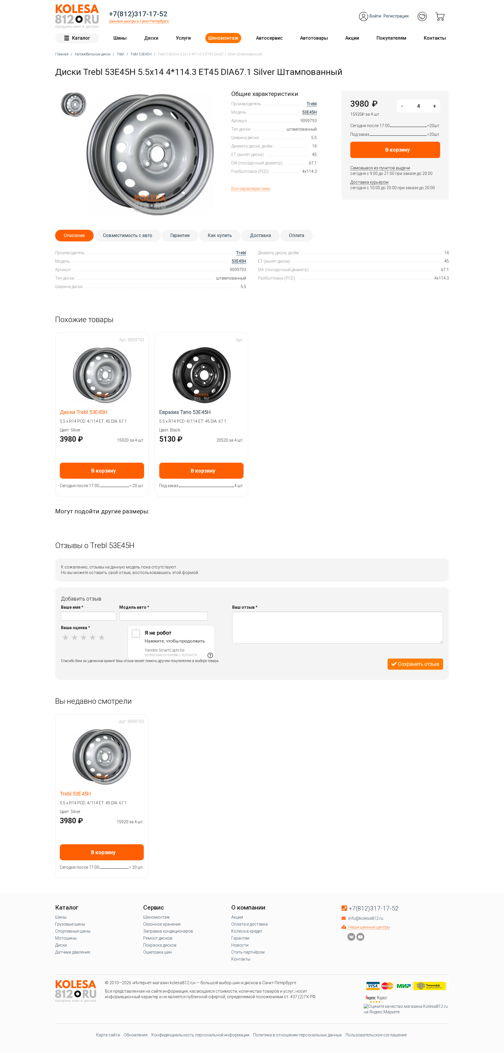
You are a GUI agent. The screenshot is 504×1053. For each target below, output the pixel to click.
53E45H (309, 112)
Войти (375, 16)
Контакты (435, 38)
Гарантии (240, 938)
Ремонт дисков (157, 938)
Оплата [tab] (296, 235)
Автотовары (314, 38)
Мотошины (66, 938)
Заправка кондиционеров (168, 931)
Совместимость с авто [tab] (127, 235)
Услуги (183, 38)
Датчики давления (72, 952)
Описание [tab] (74, 235)
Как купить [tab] (220, 235)
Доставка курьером (369, 182)
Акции (352, 38)
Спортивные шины (72, 931)
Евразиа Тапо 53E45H (185, 412)
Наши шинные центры (369, 927)
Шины (120, 38)
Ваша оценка (75, 627)
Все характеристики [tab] (250, 188)
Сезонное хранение (162, 924)
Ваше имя (72, 607)
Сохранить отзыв (418, 664)
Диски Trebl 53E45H (84, 412)
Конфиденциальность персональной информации (200, 1035)
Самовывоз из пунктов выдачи (380, 168)
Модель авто (134, 607)
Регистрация (396, 16)
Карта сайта (108, 1035)
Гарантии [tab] (180, 235)
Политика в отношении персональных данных (297, 1035)
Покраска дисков (159, 945)
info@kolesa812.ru (365, 918)
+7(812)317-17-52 (138, 14)
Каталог (81, 38)
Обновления (136, 1035)
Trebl (312, 103)
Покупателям (391, 38)
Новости (240, 945)
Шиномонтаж (223, 38)
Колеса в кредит (246, 931)
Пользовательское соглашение (376, 1035)
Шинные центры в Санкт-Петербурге (139, 21)
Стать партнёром (248, 952)
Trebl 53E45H (75, 794)
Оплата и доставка (249, 924)
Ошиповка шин (157, 952)
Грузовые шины (70, 924)
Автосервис (269, 38)
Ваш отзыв (245, 607)
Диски (151, 38)
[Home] (77, 16)
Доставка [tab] (260, 235)
